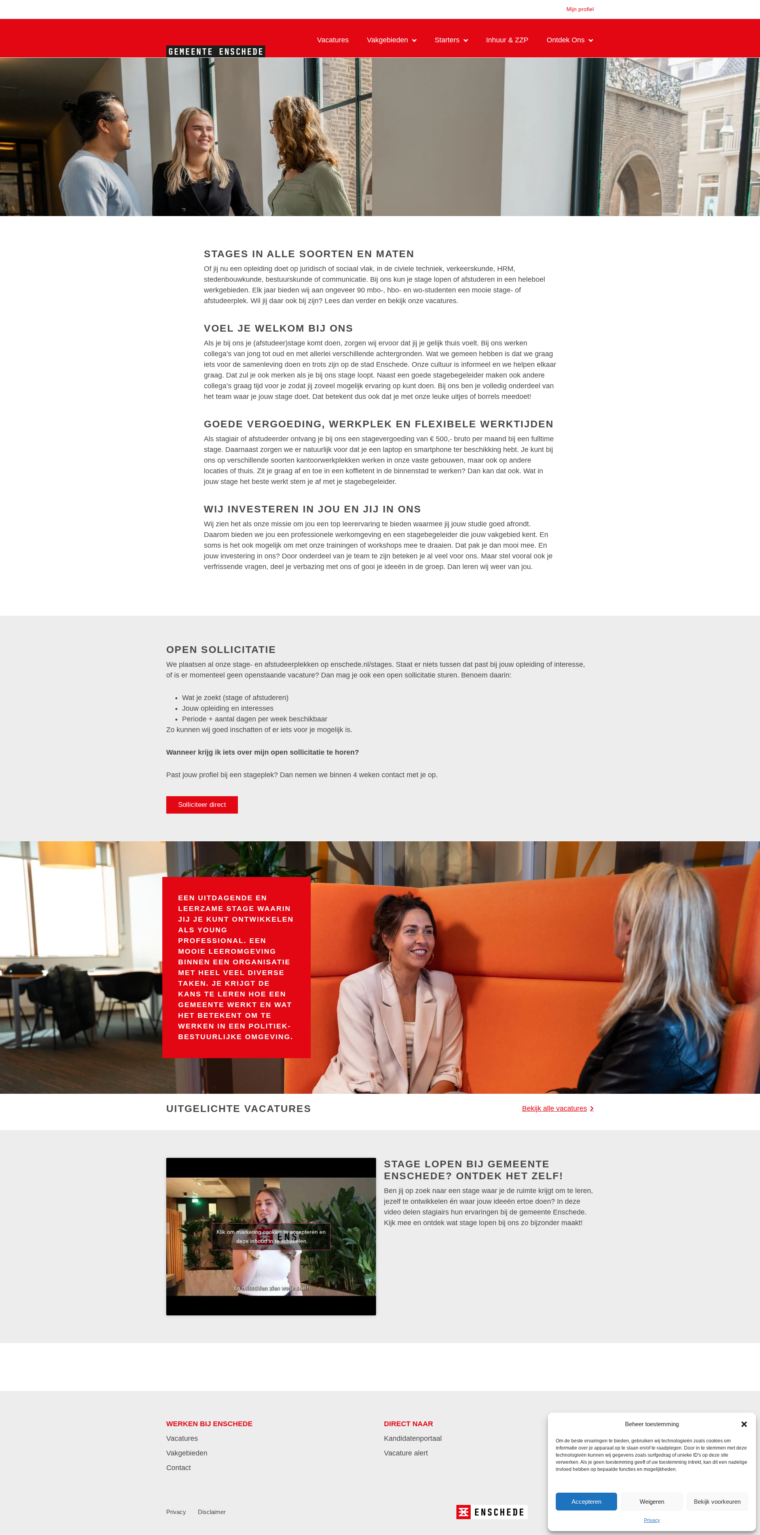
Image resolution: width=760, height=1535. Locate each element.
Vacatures (333, 40)
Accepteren (586, 1501)
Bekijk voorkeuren (717, 1501)
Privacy (652, 1520)
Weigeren (652, 1501)
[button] (744, 1424)
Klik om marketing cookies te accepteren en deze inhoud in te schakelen (271, 1236)
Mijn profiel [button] (580, 9)
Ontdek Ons (566, 40)
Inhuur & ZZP (507, 40)
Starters (447, 40)
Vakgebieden (387, 40)
